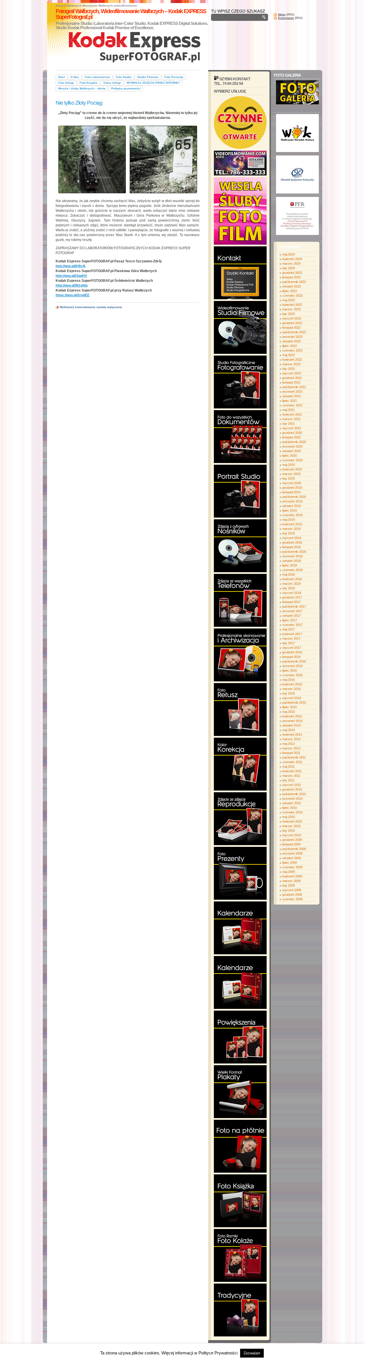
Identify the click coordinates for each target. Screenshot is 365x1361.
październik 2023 (294, 282)
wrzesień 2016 (292, 666)
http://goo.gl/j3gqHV (71, 276)
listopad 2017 (291, 602)
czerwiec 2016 (292, 675)
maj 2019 (288, 519)
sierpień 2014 (291, 725)
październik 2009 (294, 849)
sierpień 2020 (291, 451)
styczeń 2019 (291, 538)
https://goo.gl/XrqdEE (73, 295)
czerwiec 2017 (292, 624)
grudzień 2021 (292, 378)
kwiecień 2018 (292, 579)
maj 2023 (288, 300)
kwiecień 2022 (292, 359)
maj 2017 (288, 629)
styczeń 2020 (291, 483)
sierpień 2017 (291, 615)
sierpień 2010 (291, 803)
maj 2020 (288, 464)
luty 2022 (288, 368)
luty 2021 (288, 423)
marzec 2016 (291, 689)
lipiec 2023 (289, 291)
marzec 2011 (291, 775)
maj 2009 (288, 871)
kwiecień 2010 (292, 821)
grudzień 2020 (292, 432)
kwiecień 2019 (292, 524)
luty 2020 (288, 478)
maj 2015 (288, 711)
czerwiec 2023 (292, 295)
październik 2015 (294, 702)
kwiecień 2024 (292, 259)
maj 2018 (288, 574)
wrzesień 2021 (292, 391)
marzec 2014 (291, 739)
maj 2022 (288, 355)
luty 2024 (288, 268)
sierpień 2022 (291, 341)
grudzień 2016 (292, 652)
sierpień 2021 (291, 396)
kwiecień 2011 (292, 771)
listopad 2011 (291, 753)
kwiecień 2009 (292, 876)
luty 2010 (288, 830)
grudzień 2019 (292, 487)
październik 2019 (294, 496)
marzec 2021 (291, 419)
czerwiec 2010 (292, 812)
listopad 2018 (291, 547)
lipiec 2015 (289, 707)
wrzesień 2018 (292, 556)
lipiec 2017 (289, 620)
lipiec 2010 (289, 807)
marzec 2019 (291, 528)
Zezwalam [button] (252, 1353)
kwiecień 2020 (292, 469)
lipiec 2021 (289, 400)
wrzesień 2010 (292, 798)
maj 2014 (288, 730)
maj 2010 (288, 817)
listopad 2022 (291, 327)
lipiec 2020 (289, 455)
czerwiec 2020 (292, 460)
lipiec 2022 (289, 346)
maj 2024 (288, 254)
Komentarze (286, 17)
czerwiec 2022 (292, 350)
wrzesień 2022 (292, 336)
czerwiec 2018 (292, 570)
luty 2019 (288, 533)
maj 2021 (288, 410)
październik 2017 (294, 606)
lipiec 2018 (289, 565)
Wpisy (282, 14)
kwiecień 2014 (292, 734)
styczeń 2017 (291, 647)
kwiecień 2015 (292, 716)
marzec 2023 (291, 309)
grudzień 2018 (292, 542)
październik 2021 (294, 387)
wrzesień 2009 (292, 853)
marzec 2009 (291, 881)
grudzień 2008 (292, 894)
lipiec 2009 (289, 862)
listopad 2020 (291, 437)
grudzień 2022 (292, 323)
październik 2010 (294, 794)
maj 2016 (288, 679)
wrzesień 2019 (292, 501)
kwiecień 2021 (292, 414)
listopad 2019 (291, 492)
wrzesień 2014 (292, 721)
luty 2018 (288, 588)
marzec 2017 (291, 638)
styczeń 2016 (291, 698)
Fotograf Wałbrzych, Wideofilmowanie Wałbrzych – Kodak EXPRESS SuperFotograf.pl (131, 14)
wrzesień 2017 (292, 611)
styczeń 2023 (291, 318)
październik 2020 (294, 442)
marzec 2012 (291, 748)
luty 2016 (288, 693)
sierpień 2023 (291, 286)
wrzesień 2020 (292, 446)
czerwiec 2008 (292, 899)
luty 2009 (288, 885)
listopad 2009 (291, 844)
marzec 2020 (291, 474)
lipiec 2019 (289, 510)
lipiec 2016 (289, 670)
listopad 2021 (291, 382)
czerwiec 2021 (292, 405)
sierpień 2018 (291, 560)
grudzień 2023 (292, 272)
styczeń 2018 (291, 592)
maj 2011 (288, 766)
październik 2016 (294, 661)
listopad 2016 (291, 656)
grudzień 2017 (292, 597)
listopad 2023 (291, 277)
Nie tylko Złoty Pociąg (79, 103)
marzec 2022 (291, 364)
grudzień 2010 (292, 789)
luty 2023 (288, 314)
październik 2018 (294, 551)
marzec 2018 (291, 583)
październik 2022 (294, 332)
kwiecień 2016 (292, 684)
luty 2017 (288, 643)
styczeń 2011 (291, 785)
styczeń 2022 (291, 373)
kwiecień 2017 (292, 634)
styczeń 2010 (291, 835)
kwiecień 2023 (292, 304)
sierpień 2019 (291, 506)
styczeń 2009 (291, 890)
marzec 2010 (291, 826)
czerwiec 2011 (292, 762)
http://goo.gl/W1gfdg (72, 286)
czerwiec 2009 (292, 867)
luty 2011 (288, 780)
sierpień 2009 (291, 858)
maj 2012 (288, 743)
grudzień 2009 (292, 839)
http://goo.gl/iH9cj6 (71, 266)
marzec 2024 (291, 263)
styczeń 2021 (291, 428)
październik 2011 (294, 757)
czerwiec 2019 (292, 515)
